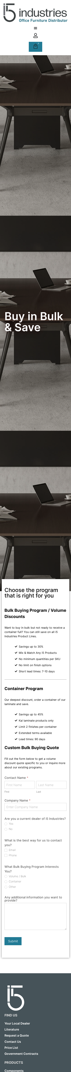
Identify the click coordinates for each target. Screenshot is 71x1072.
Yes (10, 823)
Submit (13, 941)
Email (12, 850)
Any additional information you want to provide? (33, 899)
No (10, 829)
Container (14, 881)
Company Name (17, 800)
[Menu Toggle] (35, 28)
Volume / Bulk (17, 876)
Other (12, 886)
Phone (12, 855)
